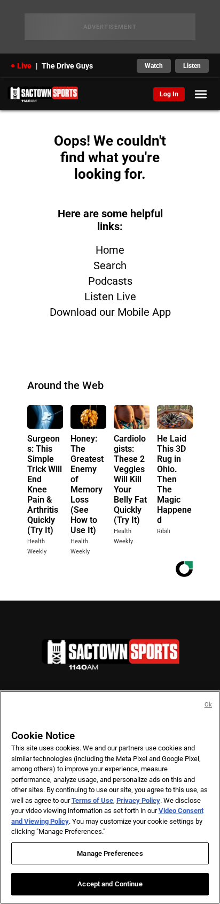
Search (110, 265)
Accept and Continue (109, 884)
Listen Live (110, 296)
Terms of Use (92, 800)
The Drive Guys (67, 66)
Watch (154, 66)
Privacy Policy (138, 800)
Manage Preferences (110, 853)
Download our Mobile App (110, 312)
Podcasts (110, 281)
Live (24, 66)
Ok (208, 704)
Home (110, 250)
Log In (169, 94)
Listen (192, 66)
